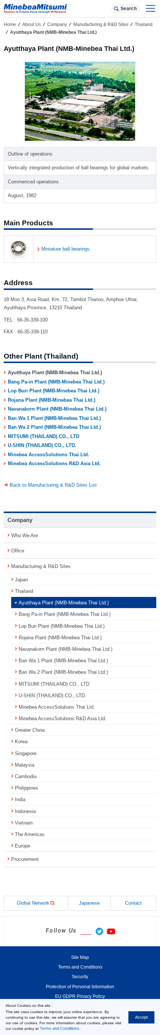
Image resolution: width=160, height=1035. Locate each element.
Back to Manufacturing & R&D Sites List (53, 485)
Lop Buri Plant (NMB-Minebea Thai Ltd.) (53, 391)
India (20, 799)
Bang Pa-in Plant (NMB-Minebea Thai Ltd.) (56, 382)
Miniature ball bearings (65, 249)
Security (80, 976)
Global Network (33, 903)
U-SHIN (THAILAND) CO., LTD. (42, 445)
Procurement (25, 859)
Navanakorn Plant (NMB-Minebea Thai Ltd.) (57, 409)
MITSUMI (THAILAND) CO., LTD (43, 436)
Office (17, 551)
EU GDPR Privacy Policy (80, 996)
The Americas (30, 834)
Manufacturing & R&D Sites (100, 24)
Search (129, 8)
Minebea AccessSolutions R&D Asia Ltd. (54, 463)
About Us (31, 24)
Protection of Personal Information (80, 986)
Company (57, 24)
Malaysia (24, 765)
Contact (133, 903)
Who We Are (24, 535)
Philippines (26, 788)
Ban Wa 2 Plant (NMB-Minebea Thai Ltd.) (54, 427)
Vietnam (24, 823)
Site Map (80, 957)
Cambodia (25, 776)
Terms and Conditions (59, 1028)
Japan (21, 579)
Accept (141, 1017)
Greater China (30, 730)
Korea (21, 741)
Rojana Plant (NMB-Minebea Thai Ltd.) (51, 400)
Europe (22, 846)
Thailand (24, 591)
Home (10, 24)
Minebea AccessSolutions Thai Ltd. (48, 454)
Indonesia (25, 811)
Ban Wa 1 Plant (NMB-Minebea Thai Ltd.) (54, 418)
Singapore (25, 753)
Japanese (89, 903)
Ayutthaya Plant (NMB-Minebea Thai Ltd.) (64, 602)
